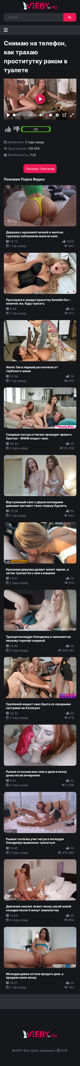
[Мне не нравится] (16, 129)
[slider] (20, 115)
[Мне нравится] (8, 129)
